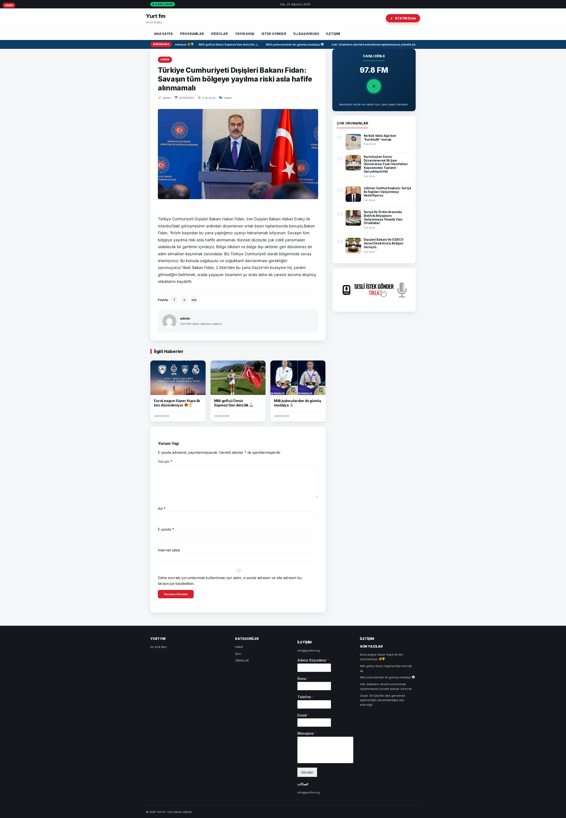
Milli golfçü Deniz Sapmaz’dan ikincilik (219, 44)
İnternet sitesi (169, 550)
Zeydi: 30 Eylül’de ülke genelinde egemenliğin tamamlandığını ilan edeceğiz (382, 700)
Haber (165, 59)
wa (193, 299)
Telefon (305, 697)
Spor (238, 653)
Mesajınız (307, 733)
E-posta (166, 529)
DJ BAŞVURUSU (306, 34)
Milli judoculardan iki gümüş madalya (286, 44)
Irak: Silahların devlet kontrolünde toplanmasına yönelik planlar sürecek (376, 44)
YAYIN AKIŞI (244, 34)
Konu (303, 678)
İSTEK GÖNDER (274, 34)
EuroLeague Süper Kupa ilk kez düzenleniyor (177, 403)
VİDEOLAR (219, 34)
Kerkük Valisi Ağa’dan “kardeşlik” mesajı (380, 137)
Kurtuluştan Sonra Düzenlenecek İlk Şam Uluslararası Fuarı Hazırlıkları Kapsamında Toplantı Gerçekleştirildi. (386, 164)
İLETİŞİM (333, 34)
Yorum (165, 461)
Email (303, 715)
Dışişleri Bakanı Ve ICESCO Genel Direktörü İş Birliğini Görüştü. (384, 243)
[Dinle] (374, 86)
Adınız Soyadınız (313, 660)
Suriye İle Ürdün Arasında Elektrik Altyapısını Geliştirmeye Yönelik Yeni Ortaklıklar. (383, 217)
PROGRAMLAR (192, 34)
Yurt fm (155, 16)
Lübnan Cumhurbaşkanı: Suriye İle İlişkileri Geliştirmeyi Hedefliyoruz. (387, 191)
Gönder (307, 772)
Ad (162, 508)
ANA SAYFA (163, 34)
